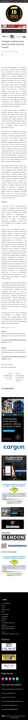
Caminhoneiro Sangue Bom (8, 622)
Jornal (3, 607)
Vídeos (3, 611)
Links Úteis (4, 618)
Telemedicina (4, 616)
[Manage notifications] (2, 716)
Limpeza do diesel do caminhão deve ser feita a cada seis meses (20, 377)
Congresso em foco (10, 327)
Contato (3, 620)
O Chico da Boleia (5, 603)
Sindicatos (4, 625)
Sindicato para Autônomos (8, 628)
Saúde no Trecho (5, 609)
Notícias (11, 364)
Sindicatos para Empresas (7, 627)
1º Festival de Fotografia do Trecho (10, 634)
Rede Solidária (4, 614)
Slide (15, 367)
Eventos (3, 632)
